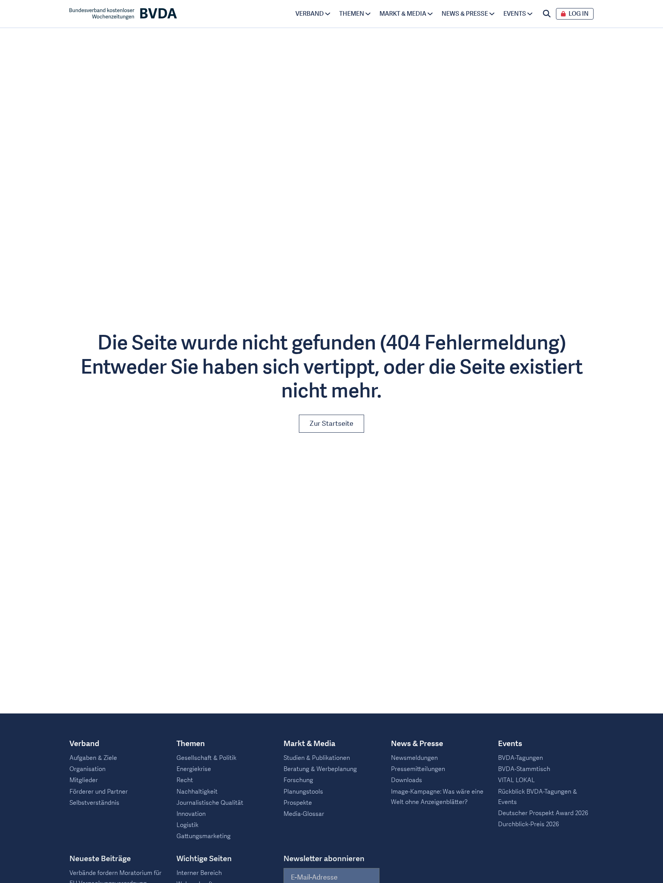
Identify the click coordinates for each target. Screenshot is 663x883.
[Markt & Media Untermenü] (430, 14)
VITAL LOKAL (516, 780)
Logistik (187, 825)
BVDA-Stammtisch (524, 769)
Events (514, 14)
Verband (309, 14)
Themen (351, 14)
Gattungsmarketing (203, 836)
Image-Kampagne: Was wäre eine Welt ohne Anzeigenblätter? (437, 796)
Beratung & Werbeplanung (320, 769)
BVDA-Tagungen (520, 758)
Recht (184, 780)
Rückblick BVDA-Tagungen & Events (537, 796)
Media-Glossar (304, 814)
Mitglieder (83, 780)
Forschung (298, 780)
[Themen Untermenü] (368, 14)
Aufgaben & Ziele (93, 758)
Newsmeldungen (414, 758)
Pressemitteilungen (418, 769)
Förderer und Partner (98, 791)
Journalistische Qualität (209, 803)
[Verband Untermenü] (328, 14)
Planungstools (303, 791)
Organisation (87, 769)
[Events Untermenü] (530, 14)
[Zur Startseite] (123, 14)
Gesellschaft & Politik (206, 758)
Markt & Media (402, 14)
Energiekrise (193, 769)
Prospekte (298, 803)
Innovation (191, 814)
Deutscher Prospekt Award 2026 (543, 813)
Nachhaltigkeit (197, 791)
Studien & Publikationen (317, 758)
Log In (579, 14)
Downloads (406, 780)
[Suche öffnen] (547, 14)
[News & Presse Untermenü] (492, 14)
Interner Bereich (199, 873)
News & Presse (465, 14)
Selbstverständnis (94, 803)
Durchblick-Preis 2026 (528, 824)
